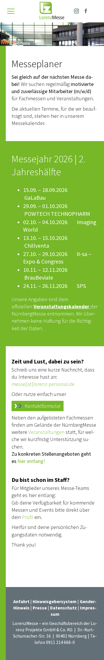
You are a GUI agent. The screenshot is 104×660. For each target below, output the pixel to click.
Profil (28, 517)
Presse (40, 608)
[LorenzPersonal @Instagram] (76, 10)
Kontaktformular (43, 406)
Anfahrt (21, 601)
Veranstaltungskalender (62, 306)
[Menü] (11, 11)
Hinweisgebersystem (55, 601)
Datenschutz (63, 608)
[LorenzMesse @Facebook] (86, 10)
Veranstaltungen (47, 432)
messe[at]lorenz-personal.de (43, 384)
